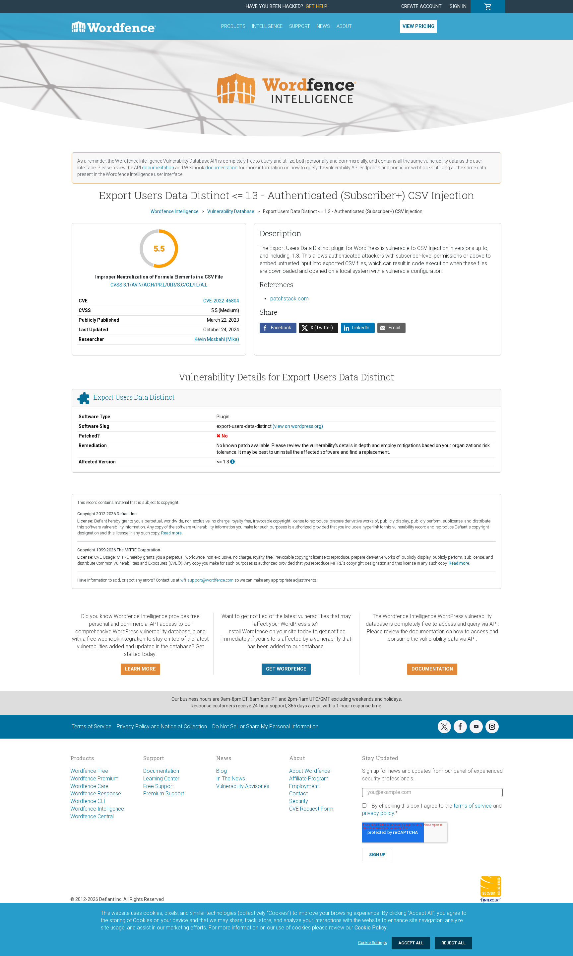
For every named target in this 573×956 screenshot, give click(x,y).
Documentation (161, 771)
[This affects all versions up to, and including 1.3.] (232, 461)
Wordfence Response (95, 793)
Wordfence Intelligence (97, 809)
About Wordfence (309, 771)
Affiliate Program (309, 778)
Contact (298, 793)
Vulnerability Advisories (242, 786)
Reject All (453, 942)
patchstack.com (289, 298)
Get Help (316, 6)
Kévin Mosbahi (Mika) (217, 339)
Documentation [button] (432, 669)
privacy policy (378, 813)
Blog (221, 771)
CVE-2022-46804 (221, 300)
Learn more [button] (140, 669)
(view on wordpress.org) (298, 426)
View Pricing (418, 26)
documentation (158, 167)
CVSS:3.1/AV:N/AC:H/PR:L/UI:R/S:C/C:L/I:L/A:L (158, 284)
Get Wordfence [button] (286, 669)
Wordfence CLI (87, 801)
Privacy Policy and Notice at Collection (162, 726)
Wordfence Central (92, 816)
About (344, 26)
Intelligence (267, 26)
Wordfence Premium (94, 778)
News (323, 26)
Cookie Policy (370, 927)
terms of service (473, 806)
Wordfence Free (89, 771)
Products (233, 26)
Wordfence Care (89, 786)
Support (299, 26)
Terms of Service (91, 726)
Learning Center (161, 778)
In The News (230, 778)
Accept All (410, 942)
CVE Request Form (311, 809)
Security (298, 801)
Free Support (158, 786)
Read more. (172, 532)
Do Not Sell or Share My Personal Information (265, 726)
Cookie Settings (372, 942)
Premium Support (163, 793)
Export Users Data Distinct (134, 397)
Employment (304, 786)
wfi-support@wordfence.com (206, 580)
